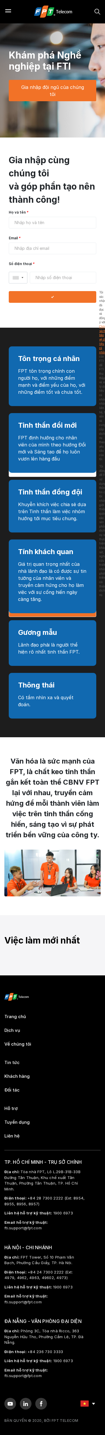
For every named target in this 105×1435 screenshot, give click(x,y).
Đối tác (12, 1090)
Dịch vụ (12, 1030)
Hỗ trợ (11, 1108)
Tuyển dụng (17, 1122)
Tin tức (12, 1062)
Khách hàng (17, 1076)
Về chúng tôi (17, 1044)
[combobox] (18, 277)
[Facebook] (41, 1404)
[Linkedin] (26, 1404)
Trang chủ (15, 1016)
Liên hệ (12, 1136)
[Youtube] (10, 1404)
